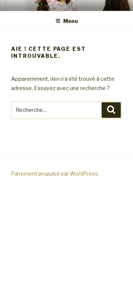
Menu (70, 21)
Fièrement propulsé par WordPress (54, 173)
